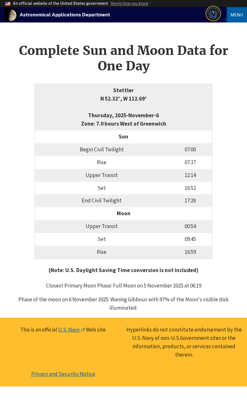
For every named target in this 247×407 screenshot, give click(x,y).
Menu (237, 14)
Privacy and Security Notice (63, 373)
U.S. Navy (69, 329)
